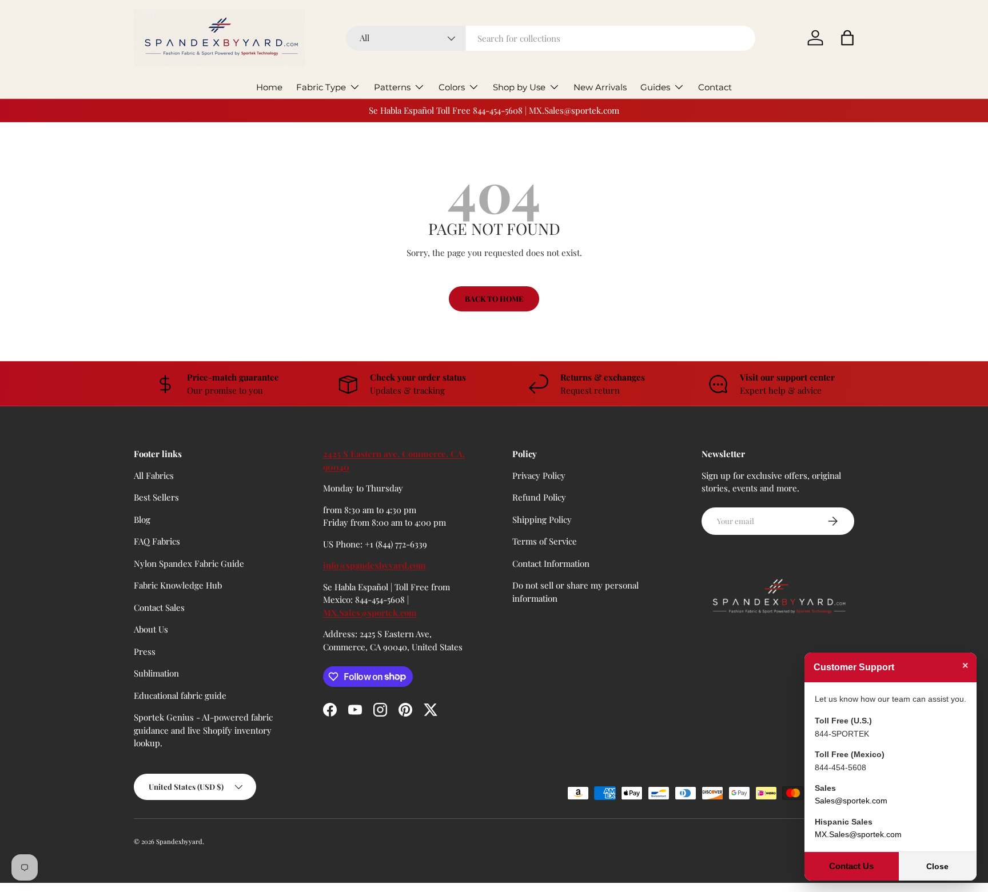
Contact (715, 87)
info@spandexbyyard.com (374, 565)
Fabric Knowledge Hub (178, 585)
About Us (151, 629)
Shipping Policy (542, 519)
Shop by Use (519, 87)
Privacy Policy (538, 475)
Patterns (392, 87)
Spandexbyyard (179, 841)
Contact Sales (159, 607)
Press (145, 651)
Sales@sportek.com (851, 800)
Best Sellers (156, 497)
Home (269, 87)
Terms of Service (544, 541)
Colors (452, 87)
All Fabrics (154, 475)
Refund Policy (539, 497)
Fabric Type (321, 87)
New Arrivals (600, 87)
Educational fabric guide (180, 695)
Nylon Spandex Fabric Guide (189, 563)
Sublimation (156, 673)
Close (937, 866)
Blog (142, 519)
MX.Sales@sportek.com (370, 612)
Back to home (494, 298)
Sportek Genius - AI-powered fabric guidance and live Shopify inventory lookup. (203, 730)
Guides (655, 87)
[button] (847, 37)
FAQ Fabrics (157, 541)
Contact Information (550, 563)
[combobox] (551, 38)
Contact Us (851, 866)
